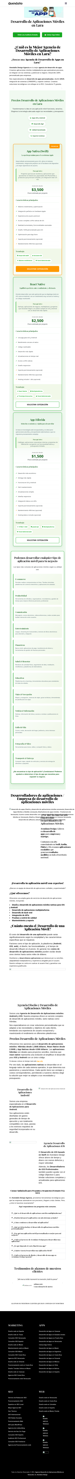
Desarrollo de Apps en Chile (48, 1365)
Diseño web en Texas (15, 1334)
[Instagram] (12, 1385)
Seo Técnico (12, 1411)
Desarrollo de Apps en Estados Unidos (52, 1334)
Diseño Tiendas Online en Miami (19, 1368)
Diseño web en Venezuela (48, 1397)
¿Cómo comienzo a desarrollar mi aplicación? (31, 1222)
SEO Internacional (14, 1414)
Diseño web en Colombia (47, 1404)
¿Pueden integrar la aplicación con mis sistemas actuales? (35, 1218)
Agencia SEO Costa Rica (16, 1375)
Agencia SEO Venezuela (16, 1358)
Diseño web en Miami (15, 1345)
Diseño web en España (16, 1331)
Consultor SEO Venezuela (17, 1338)
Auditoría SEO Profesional (17, 1438)
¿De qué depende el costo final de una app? (29, 1246)
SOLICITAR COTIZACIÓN (37, 269)
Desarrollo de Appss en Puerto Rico (51, 1338)
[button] (13, 88)
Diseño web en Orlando (16, 1362)
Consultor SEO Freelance (16, 1441)
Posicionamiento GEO (15, 1401)
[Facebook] (9, 1385)
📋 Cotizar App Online (52, 35)
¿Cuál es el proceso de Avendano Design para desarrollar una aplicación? (35, 1240)
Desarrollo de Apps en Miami (49, 1348)
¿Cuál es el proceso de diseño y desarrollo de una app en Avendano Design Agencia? (33, 1256)
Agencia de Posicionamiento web (19, 1445)
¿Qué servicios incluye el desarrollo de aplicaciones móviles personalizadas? (35, 1228)
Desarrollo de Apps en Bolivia (49, 1368)
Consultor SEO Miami (15, 1351)
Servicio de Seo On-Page (16, 1431)
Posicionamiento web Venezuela (19, 1378)
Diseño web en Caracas (16, 1372)
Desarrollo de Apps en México (49, 1362)
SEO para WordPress (15, 1424)
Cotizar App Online (45, 1345)
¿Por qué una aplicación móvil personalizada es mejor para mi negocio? (36, 1234)
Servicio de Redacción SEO (17, 1397)
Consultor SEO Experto (15, 1341)
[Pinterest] (15, 1385)
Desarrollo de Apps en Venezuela (50, 1341)
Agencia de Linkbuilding (16, 1428)
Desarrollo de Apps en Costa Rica (50, 1355)
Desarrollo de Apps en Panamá (49, 1358)
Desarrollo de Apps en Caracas (49, 1331)
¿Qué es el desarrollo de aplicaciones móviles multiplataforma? (37, 1213)
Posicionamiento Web (15, 1421)
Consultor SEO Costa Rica (17, 1355)
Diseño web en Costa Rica (48, 1401)
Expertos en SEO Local (15, 1404)
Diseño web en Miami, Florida (49, 1411)
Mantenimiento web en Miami (18, 1348)
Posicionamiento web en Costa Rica (20, 1365)
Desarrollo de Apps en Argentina (50, 1351)
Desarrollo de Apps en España (49, 1372)
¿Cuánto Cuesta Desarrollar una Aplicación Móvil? (32, 1250)
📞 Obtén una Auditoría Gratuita (26, 35)
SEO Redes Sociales (15, 1418)
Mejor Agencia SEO (14, 1408)
